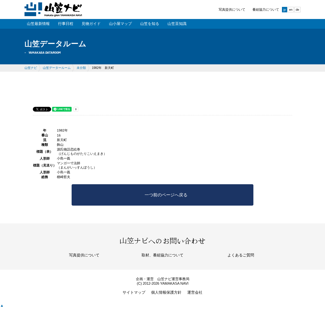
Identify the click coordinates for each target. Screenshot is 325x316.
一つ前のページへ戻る (166, 195)
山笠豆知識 (177, 24)
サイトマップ (134, 292)
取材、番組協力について (162, 255)
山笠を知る (149, 24)
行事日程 (65, 24)
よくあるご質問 (240, 255)
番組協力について (265, 9)
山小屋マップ (120, 24)
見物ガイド (91, 24)
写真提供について (232, 9)
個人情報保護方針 (166, 292)
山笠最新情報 (38, 24)
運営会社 (194, 292)
